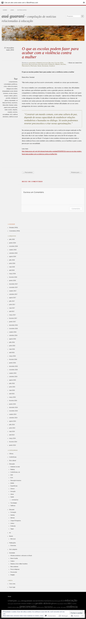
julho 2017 (12, 301)
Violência (52, 66)
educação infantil (12, 603)
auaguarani (31, 63)
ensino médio (26, 603)
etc (10, 532)
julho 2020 (12, 239)
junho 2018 (12, 263)
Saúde (39, 66)
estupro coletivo (8, 95)
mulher (15, 105)
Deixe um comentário (75, 63)
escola (10, 93)
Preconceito (26, 66)
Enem (19, 603)
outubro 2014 (12, 414)
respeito (10, 112)
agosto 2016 (12, 339)
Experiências (13, 486)
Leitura (12, 523)
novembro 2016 (13, 328)
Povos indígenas (14, 569)
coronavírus (15, 499)
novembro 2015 (13, 369)
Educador (44, 64)
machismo (14, 102)
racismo (48, 607)
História (63, 64)
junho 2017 (12, 304)
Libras (12, 494)
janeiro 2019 (12, 242)
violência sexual (13, 116)
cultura (19, 601)
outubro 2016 (12, 332)
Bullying (51, 63)
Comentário (76, 209)
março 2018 (12, 273)
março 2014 (12, 438)
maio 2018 (12, 267)
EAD (11, 475)
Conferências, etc (15, 472)
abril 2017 (11, 311)
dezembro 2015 (13, 366)
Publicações (12, 542)
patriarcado (14, 107)
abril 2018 (11, 270)
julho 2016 (12, 342)
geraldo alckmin (43, 603)
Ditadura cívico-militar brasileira (18, 563)
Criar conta (12, 583)
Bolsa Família (14, 558)
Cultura (57, 63)
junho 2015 (12, 386)
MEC (70, 603)
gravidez (8, 98)
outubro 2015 (12, 373)
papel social (7, 107)
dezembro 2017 (13, 284)
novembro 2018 (13, 246)
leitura (65, 603)
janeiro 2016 (12, 362)
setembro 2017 (13, 294)
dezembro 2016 (13, 325)
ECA (61, 63)
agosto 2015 (12, 380)
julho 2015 (12, 383)
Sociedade (45, 66)
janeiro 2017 (12, 321)
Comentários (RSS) (14, 231)
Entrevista (13, 545)
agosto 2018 (12, 256)
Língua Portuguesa (15, 520)
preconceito (28, 606)
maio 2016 (12, 349)
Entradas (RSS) (13, 227)
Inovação (12, 491)
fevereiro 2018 (13, 277)
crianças (12, 600)
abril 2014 (11, 434)
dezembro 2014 (13, 407)
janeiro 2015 (12, 404)
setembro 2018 (13, 253)
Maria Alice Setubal (8, 105)
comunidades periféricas (10, 84)
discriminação (56, 601)
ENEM (12, 483)
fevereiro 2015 (13, 400)
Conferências (12, 457)
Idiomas (12, 517)
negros (10, 607)
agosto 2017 (12, 297)
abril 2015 (11, 393)
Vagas (12, 528)
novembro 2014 (13, 410)
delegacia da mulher (11, 88)
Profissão (34, 66)
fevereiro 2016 (13, 359)
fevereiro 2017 (13, 318)
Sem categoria (13, 549)
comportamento (13, 81)
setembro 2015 (13, 376)
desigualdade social (7, 91)
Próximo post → (76, 172)
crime (5, 86)
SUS (11, 114)
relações (15, 109)
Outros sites (21, 10)
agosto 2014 (12, 421)
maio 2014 (12, 431)
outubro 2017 (12, 291)
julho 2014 (12, 424)
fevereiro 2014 (13, 441)
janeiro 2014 (12, 445)
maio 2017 (12, 308)
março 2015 (12, 397)
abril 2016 (11, 352)
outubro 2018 (12, 249)
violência (71, 606)
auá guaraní (13, 16)
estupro (15, 93)
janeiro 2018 (12, 280)
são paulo (63, 607)
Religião (12, 574)
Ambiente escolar (42, 63)
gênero (15, 95)
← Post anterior (28, 172)
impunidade (12, 100)
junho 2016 (12, 345)
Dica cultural (12, 460)
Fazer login (12, 587)
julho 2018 (12, 260)
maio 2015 (12, 390)
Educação (25, 64)
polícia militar (15, 607)
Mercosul (12, 539)
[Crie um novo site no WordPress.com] (43, 2)
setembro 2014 (13, 417)
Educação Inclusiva (35, 64)
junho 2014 (12, 428)
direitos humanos (45, 601)
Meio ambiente (14, 566)
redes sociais (8, 109)
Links (12, 10)
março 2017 (12, 315)
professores (40, 607)
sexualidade (6, 114)
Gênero (57, 64)
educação (71, 600)
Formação (51, 64)
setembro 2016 (13, 335)
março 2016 (12, 356)
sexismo (15, 112)
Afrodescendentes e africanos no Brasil (21, 555)
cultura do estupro (12, 86)
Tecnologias (13, 503)
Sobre (5, 10)
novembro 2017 (13, 287)
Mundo (11, 536)
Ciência (11, 453)
